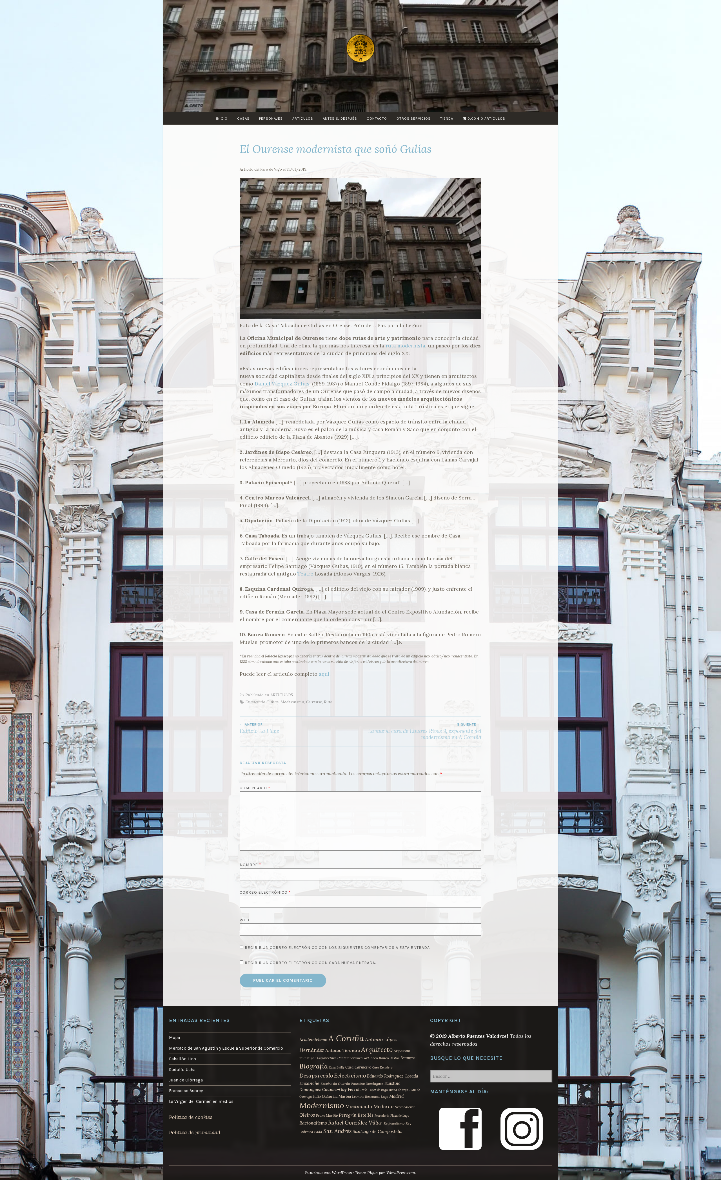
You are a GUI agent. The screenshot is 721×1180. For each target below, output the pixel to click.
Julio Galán (322, 1096)
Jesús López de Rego (374, 1090)
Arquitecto (377, 1049)
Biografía (313, 1066)
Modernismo (292, 701)
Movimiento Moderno (369, 1106)
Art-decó (371, 1058)
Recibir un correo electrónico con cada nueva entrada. (310, 962)
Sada (318, 1132)
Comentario (255, 788)
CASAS (243, 118)
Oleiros (307, 1115)
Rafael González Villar (355, 1122)
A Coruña (346, 1038)
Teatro (305, 573)
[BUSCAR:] (491, 1077)
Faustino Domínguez (367, 1083)
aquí (324, 674)
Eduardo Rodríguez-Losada (392, 1076)
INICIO (222, 118)
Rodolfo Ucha (182, 1069)
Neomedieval (405, 1107)
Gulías (272, 701)
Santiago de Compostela (377, 1131)
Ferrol (353, 1089)
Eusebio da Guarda (335, 1083)
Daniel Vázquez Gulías (282, 383)
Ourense (314, 701)
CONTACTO (377, 118)
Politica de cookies (190, 1117)
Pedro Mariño (327, 1115)
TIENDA (446, 118)
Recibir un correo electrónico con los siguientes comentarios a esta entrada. (338, 947)
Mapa (174, 1037)
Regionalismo (394, 1123)
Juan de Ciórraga (186, 1080)
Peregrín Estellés (356, 1115)
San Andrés (337, 1130)
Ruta (328, 701)
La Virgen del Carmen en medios (201, 1101)
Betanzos (407, 1057)
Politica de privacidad (194, 1132)
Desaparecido (316, 1075)
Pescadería (382, 1115)
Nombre (250, 864)
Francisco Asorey (186, 1090)
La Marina (342, 1096)
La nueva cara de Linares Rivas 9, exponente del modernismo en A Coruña (424, 731)
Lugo (384, 1096)
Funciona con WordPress (328, 1172)
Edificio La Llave (259, 728)
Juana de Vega (398, 1090)
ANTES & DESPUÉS (340, 118)
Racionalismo (313, 1123)
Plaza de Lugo (399, 1115)
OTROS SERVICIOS (414, 118)
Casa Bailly (336, 1067)
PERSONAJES (271, 118)
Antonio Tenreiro (342, 1050)
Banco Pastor (389, 1058)
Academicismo (313, 1039)
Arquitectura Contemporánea (340, 1058)
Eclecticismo (350, 1075)
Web (244, 920)
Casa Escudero (382, 1067)
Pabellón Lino (182, 1058)
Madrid (396, 1096)
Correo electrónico (265, 892)
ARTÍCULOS (302, 118)
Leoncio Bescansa (366, 1096)
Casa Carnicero (358, 1067)
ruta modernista (405, 345)
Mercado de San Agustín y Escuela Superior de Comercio (226, 1048)
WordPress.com (400, 1172)
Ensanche (309, 1083)
